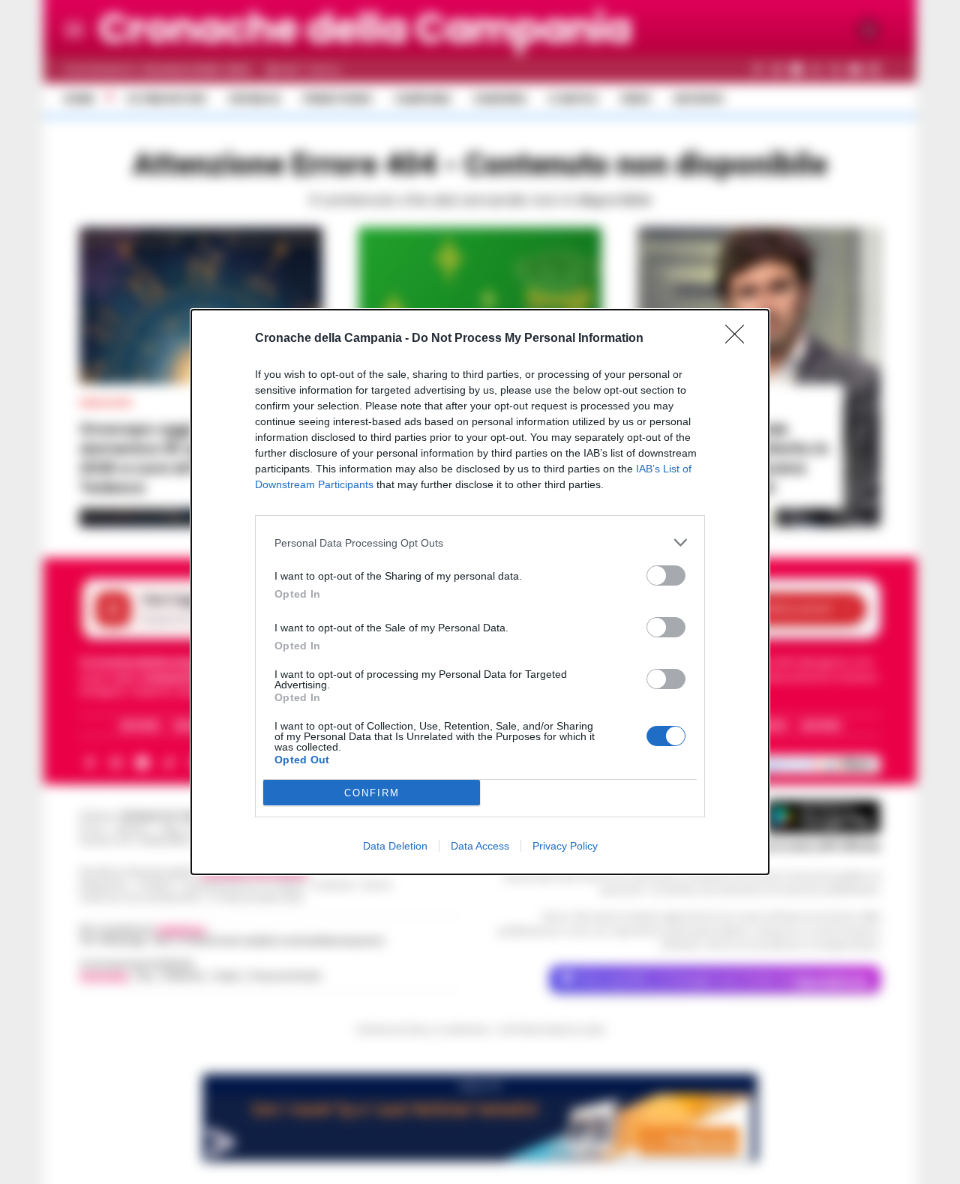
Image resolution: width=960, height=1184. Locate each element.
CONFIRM (372, 793)
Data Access (480, 846)
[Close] (739, 339)
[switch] (666, 575)
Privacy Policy (565, 846)
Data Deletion (395, 846)
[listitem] (480, 542)
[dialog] (480, 592)
